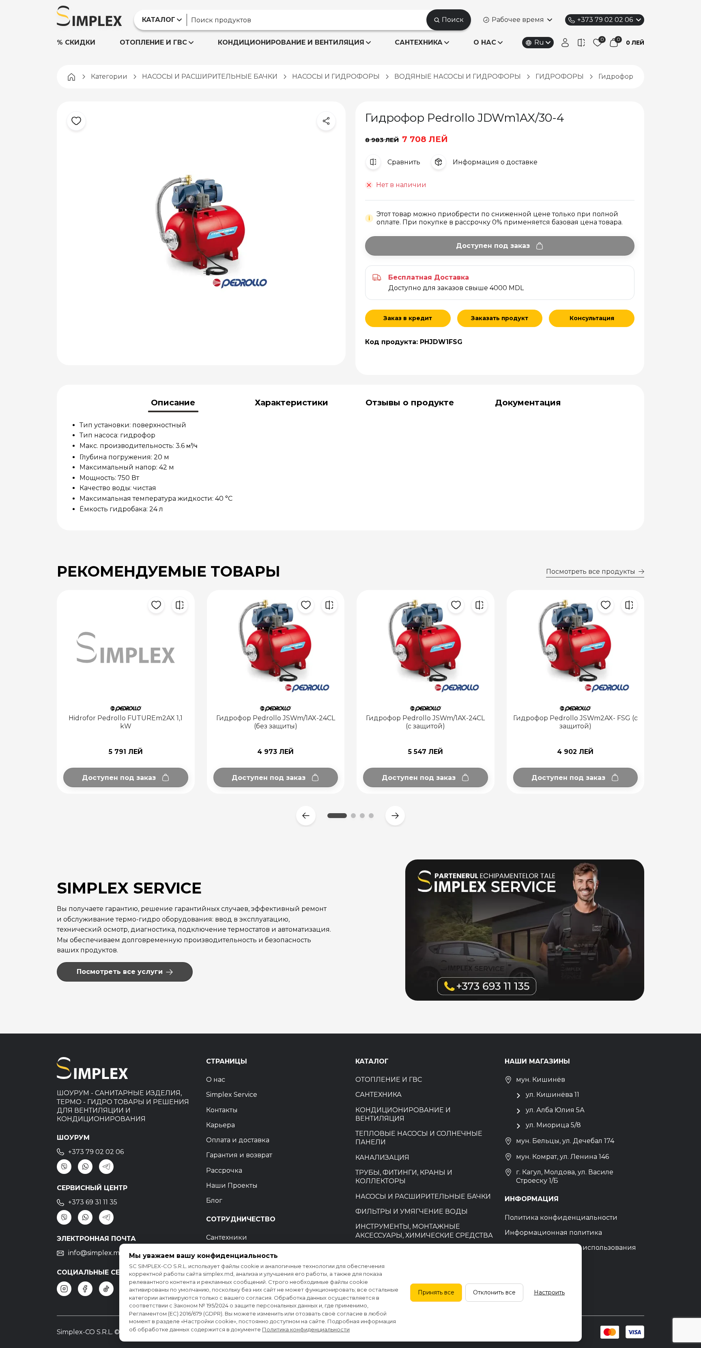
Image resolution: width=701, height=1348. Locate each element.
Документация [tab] (528, 402)
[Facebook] (85, 1288)
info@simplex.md (96, 1253)
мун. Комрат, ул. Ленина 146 (562, 1157)
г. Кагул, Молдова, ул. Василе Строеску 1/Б (564, 1176)
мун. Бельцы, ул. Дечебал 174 (565, 1141)
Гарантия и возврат (239, 1155)
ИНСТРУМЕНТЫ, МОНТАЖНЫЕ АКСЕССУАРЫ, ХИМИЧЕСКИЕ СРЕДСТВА (424, 1231)
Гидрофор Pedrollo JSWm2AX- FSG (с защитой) (575, 722)
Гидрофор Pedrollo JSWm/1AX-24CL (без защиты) (275, 722)
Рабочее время (518, 20)
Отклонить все (494, 1292)
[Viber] (64, 1166)
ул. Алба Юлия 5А (555, 1110)
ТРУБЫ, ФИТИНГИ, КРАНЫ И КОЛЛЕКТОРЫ (403, 1177)
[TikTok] (106, 1288)
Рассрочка (224, 1170)
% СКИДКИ (76, 42)
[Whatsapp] (85, 1166)
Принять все (436, 1292)
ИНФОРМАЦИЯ (532, 1199)
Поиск (453, 20)
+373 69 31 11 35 (92, 1202)
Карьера (220, 1125)
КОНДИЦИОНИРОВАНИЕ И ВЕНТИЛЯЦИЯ (291, 42)
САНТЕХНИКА (419, 42)
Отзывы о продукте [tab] (410, 402)
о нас (484, 42)
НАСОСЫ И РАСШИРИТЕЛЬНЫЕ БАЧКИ (423, 1196)
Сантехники (226, 1237)
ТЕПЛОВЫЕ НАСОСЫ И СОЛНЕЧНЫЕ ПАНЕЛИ (418, 1138)
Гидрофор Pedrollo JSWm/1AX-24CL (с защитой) (425, 722)
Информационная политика (553, 1232)
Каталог (372, 1061)
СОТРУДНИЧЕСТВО (240, 1219)
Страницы (226, 1061)
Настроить (549, 1292)
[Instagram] (64, 1288)
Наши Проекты (232, 1185)
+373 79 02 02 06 (605, 20)
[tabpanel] (350, 467)
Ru (539, 42)
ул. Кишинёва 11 (552, 1094)
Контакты (222, 1110)
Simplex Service (231, 1094)
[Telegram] (106, 1166)
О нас (215, 1079)
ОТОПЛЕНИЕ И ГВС (153, 42)
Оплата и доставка (237, 1140)
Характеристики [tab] (291, 402)
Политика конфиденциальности (561, 1217)
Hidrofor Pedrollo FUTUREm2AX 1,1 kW (126, 722)
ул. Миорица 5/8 (553, 1125)
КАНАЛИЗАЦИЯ (382, 1157)
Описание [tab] (173, 402)
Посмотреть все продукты (590, 571)
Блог (214, 1200)
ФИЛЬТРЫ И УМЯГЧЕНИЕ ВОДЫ (411, 1211)
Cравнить (403, 162)
